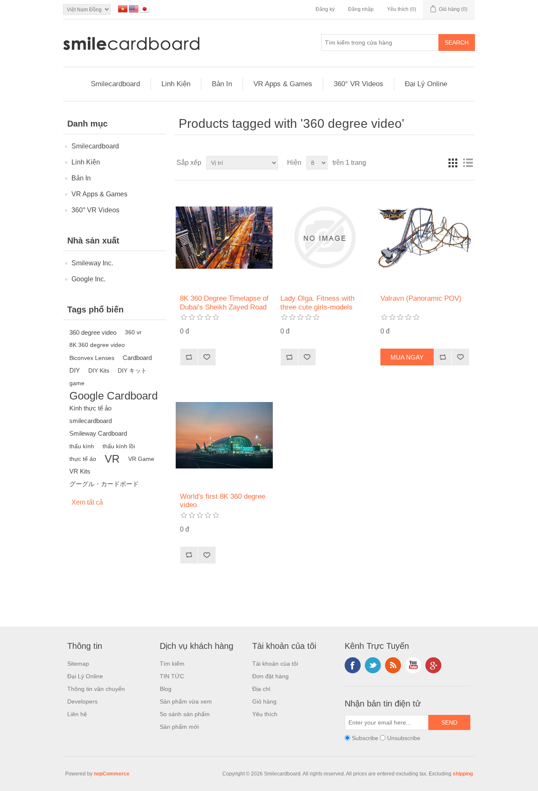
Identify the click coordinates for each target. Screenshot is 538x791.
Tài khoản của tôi (275, 663)
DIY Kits (98, 370)
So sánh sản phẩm (185, 714)
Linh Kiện (175, 84)
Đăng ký (325, 9)
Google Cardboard (113, 396)
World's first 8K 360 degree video (222, 500)
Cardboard (137, 357)
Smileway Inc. (92, 263)
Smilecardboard (115, 84)
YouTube (413, 665)
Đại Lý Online (426, 84)
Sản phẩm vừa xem (186, 701)
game (76, 383)
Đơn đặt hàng (270, 676)
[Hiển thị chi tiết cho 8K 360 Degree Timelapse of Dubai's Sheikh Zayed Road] (224, 237)
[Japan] (145, 9)
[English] (134, 9)
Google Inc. (88, 279)
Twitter (373, 665)
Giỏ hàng (264, 701)
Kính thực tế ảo (90, 408)
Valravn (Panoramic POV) (421, 298)
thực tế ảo (82, 458)
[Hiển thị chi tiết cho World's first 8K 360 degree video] (224, 435)
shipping (463, 774)
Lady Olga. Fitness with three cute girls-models (317, 302)
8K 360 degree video (97, 345)
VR (112, 459)
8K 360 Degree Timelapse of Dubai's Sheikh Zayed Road (224, 302)
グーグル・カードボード (104, 483)
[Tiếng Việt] (123, 9)
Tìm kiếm (172, 663)
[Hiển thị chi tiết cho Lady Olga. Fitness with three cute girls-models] (324, 237)
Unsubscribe (403, 738)
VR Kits (79, 471)
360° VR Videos (358, 84)
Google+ (433, 665)
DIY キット (132, 370)
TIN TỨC (172, 676)
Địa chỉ (261, 688)
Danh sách (468, 162)
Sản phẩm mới (179, 726)
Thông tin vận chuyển (96, 688)
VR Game (141, 458)
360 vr (133, 332)
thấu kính (81, 446)
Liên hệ (77, 714)
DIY (74, 370)
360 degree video (92, 332)
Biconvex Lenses (91, 357)
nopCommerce (111, 774)
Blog (165, 688)
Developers (82, 701)
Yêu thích (264, 714)
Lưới (453, 162)
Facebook (353, 665)
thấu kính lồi (119, 446)
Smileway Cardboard (98, 433)
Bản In (222, 84)
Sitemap (78, 663)
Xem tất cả (87, 502)
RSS (393, 665)
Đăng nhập (361, 9)
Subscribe (365, 738)
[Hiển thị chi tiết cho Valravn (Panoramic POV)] (424, 237)
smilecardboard (90, 420)
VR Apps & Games (282, 84)
